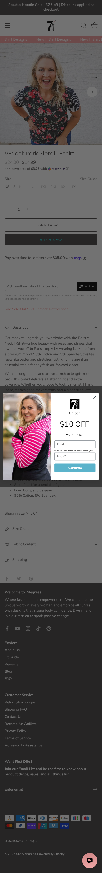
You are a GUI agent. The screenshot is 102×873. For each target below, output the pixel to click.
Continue (75, 468)
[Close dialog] (95, 397)
